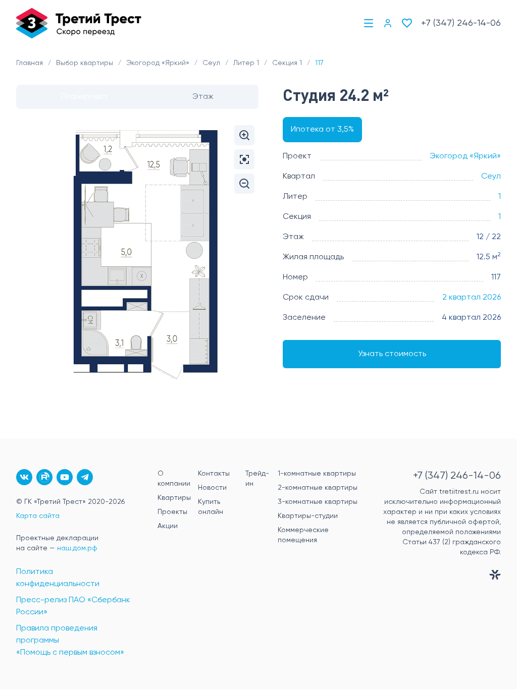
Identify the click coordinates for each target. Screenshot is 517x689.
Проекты (172, 511)
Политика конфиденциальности (57, 578)
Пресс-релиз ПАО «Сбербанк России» (73, 606)
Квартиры (174, 497)
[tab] (84, 97)
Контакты (214, 473)
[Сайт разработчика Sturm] (440, 577)
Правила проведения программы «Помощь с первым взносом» (70, 640)
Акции (168, 526)
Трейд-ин (257, 478)
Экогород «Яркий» (465, 156)
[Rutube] (44, 477)
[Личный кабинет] (388, 23)
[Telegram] (85, 477)
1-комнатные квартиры (317, 473)
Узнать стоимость (392, 354)
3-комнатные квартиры (317, 501)
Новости (212, 487)
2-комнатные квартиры (317, 487)
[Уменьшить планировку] (244, 184)
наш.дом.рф (77, 548)
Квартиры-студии (308, 516)
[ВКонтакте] (24, 477)
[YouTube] (65, 477)
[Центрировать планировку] (244, 159)
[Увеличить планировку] (244, 135)
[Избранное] (407, 23)
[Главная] (78, 23)
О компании (174, 478)
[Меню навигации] (368, 23)
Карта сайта (38, 516)
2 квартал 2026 (471, 298)
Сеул (491, 177)
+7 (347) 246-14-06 (461, 23)
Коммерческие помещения (303, 535)
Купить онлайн (210, 506)
